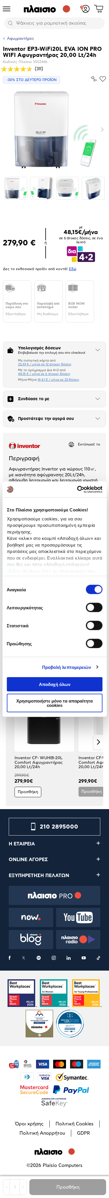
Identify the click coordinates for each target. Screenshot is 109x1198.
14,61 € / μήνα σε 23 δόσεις (58, 379)
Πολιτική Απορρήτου (42, 1133)
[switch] (94, 607)
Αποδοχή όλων (54, 684)
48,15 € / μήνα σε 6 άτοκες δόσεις (44, 374)
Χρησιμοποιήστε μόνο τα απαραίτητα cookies (54, 702)
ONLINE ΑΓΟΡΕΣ (28, 859)
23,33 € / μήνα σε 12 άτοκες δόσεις (45, 364)
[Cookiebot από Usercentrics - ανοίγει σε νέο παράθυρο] (77, 489)
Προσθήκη (67, 1187)
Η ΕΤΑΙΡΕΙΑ (22, 844)
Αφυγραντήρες (20, 39)
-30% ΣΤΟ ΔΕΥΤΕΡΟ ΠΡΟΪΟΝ (31, 80)
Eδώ (72, 269)
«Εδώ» (14, 570)
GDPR (83, 1133)
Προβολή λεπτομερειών (66, 666)
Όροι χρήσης (29, 1124)
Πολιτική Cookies (75, 1124)
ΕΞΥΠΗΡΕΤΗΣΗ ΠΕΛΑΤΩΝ (39, 875)
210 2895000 (59, 827)
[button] (10, 742)
